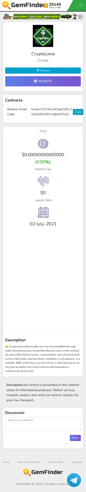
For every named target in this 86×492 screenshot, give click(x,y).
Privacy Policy (56, 462)
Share (75, 438)
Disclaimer (77, 462)
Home (6, 462)
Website (44, 81)
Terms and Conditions (29, 462)
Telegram (44, 70)
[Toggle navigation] (82, 5)
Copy (78, 112)
